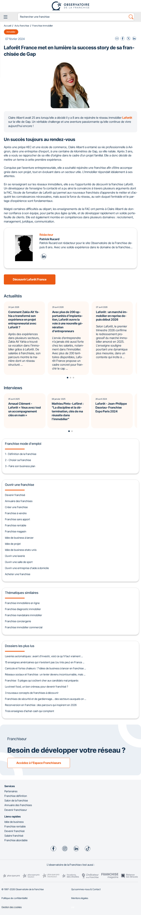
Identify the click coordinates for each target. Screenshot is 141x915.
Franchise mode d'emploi (23, 444)
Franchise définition (15, 795)
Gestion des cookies (11, 907)
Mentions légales (79, 898)
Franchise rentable (15, 525)
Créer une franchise (16, 507)
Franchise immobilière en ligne (22, 603)
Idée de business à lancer (19, 537)
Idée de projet (13, 543)
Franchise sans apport (17, 519)
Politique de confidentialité (14, 898)
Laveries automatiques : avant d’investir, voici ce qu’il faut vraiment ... (44, 656)
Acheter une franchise (17, 574)
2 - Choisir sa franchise (18, 460)
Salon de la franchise (16, 800)
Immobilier (11, 32)
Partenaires (10, 791)
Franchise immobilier (42, 25)
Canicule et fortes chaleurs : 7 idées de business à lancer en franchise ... (45, 668)
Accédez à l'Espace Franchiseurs (38, 763)
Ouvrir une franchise (19, 485)
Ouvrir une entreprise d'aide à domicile (27, 568)
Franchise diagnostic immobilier (23, 609)
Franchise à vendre (16, 513)
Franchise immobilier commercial (23, 627)
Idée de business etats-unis (21, 549)
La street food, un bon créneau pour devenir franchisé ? (36, 686)
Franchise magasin (15, 531)
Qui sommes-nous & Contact (86, 889)
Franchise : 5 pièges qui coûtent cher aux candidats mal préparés (41, 680)
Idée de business (14, 821)
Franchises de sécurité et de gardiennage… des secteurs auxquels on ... (45, 698)
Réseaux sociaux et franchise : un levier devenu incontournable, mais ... (45, 674)
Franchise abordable (16, 840)
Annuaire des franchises (18, 501)
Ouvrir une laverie (15, 555)
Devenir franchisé (15, 495)
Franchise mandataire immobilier (23, 615)
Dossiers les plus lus (19, 646)
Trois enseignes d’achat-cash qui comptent (29, 711)
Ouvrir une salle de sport (19, 562)
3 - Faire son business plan (20, 466)
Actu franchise (22, 25)
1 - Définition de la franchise (20, 453)
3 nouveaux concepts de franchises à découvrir (32, 692)
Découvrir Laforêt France (29, 279)
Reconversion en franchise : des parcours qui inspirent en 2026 (41, 704)
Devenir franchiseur (15, 809)
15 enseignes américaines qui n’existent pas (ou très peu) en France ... (44, 662)
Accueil (7, 25)
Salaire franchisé (13, 835)
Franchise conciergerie (18, 621)
